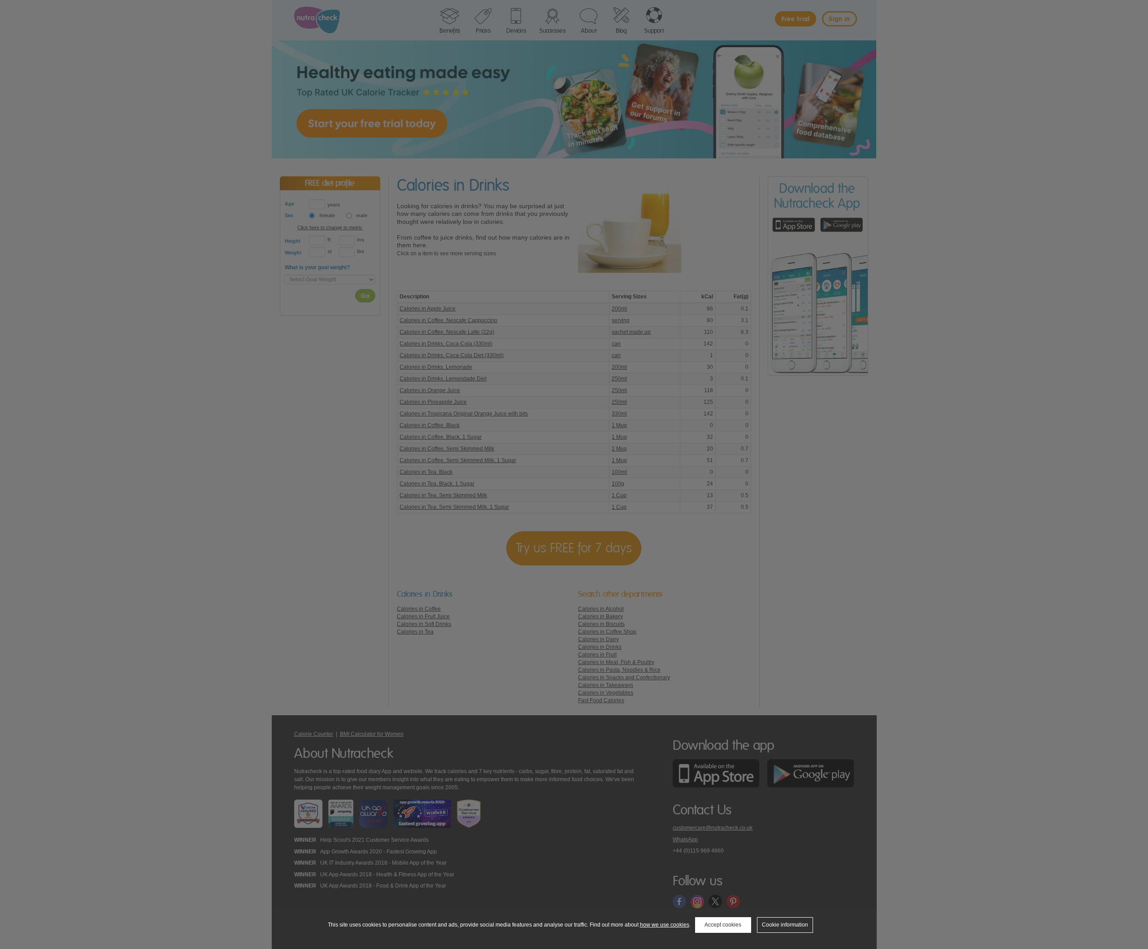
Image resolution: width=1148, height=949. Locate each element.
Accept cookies (722, 925)
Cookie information (785, 925)
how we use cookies (664, 925)
